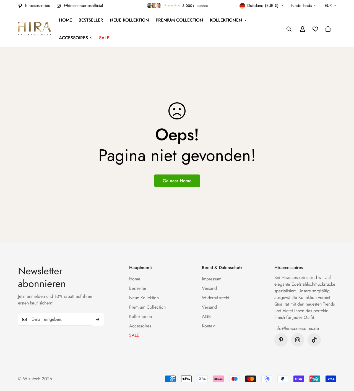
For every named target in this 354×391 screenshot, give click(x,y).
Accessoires (73, 38)
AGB (206, 316)
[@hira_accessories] (314, 339)
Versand (209, 288)
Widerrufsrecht (215, 297)
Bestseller (91, 20)
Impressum (211, 279)
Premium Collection (179, 20)
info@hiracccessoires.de (296, 328)
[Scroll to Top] (343, 360)
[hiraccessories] (34, 29)
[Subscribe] (98, 319)
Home (65, 20)
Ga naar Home (177, 181)
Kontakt (208, 326)
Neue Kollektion (129, 20)
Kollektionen (226, 20)
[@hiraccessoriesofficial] (297, 339)
